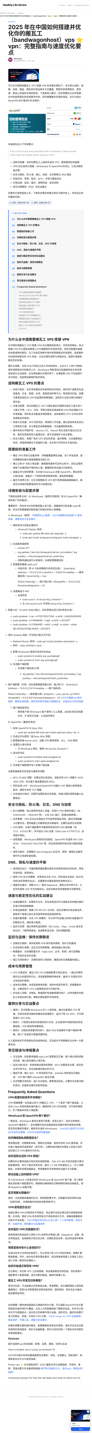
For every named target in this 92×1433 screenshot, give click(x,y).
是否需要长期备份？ (27, 309)
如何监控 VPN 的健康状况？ (30, 315)
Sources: (22, 328)
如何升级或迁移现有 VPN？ (30, 322)
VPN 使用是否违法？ (27, 312)
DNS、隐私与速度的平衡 (29, 250)
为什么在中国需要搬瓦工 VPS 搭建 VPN (36, 219)
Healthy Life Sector (15, 4)
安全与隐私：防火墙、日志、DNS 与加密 (36, 243)
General (20, 13)
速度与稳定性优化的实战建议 (31, 256)
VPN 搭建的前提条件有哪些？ (31, 292)
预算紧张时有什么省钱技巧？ (30, 319)
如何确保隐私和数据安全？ (29, 299)
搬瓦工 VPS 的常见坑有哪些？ (31, 325)
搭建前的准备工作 (25, 231)
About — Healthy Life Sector (78, 5)
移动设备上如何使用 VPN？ (30, 305)
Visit (80, 1429)
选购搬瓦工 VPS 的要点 (28, 225)
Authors (62, 5)
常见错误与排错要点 (26, 280)
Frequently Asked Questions (32, 286)
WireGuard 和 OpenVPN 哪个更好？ (34, 295)
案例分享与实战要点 (26, 274)
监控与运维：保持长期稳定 (30, 262)
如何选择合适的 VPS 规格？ (30, 302)
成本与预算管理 (24, 268)
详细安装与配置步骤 (26, 237)
